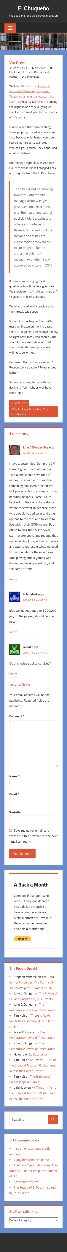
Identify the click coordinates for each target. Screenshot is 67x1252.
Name (14, 776)
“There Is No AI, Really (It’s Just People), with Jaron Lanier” (32, 1021)
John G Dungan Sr (34, 447)
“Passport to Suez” (26, 1181)
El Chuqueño (33, 8)
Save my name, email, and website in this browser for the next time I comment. (33, 836)
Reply (13, 579)
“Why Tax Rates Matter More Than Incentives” (30, 411)
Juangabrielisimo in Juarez (31, 1159)
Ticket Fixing (20, 403)
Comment (16, 716)
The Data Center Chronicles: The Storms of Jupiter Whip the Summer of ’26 (31, 982)
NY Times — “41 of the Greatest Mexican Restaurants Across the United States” (32, 1065)
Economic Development (36, 72)
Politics (13, 77)
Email (14, 794)
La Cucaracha (38, 1054)
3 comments (32, 77)
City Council (15, 72)
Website (15, 812)
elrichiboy (40, 67)
